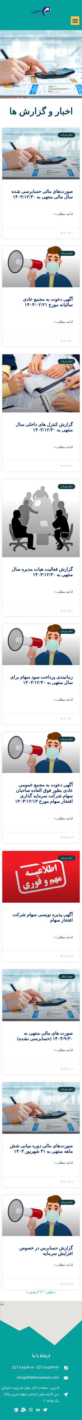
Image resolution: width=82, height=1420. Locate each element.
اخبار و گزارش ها (41, 111)
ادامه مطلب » (63, 214)
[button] (75, 20)
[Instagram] (31, 1410)
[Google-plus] (16, 1410)
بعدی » (31, 1292)
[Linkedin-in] (38, 1410)
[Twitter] (45, 1410)
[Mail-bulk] (23, 1410)
